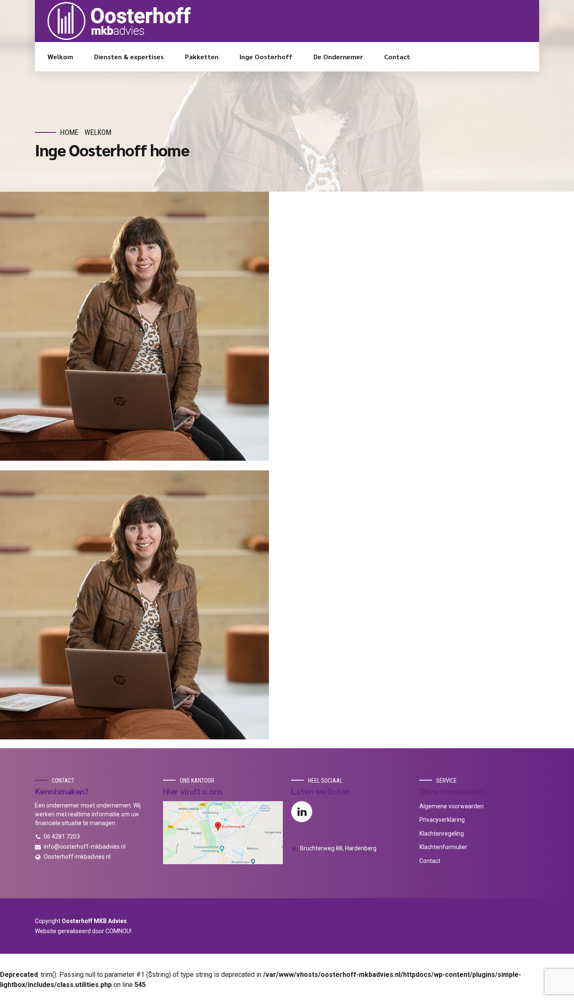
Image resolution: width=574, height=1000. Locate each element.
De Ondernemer (338, 56)
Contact (397, 56)
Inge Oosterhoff (266, 56)
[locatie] (223, 832)
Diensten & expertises (129, 56)
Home (69, 132)
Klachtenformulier (443, 847)
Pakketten (202, 56)
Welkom (60, 56)
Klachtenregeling (441, 833)
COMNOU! (118, 931)
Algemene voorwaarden (451, 806)
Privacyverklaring (442, 819)
